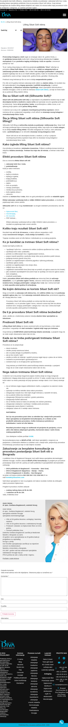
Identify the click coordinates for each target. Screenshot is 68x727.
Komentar (5, 576)
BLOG (3, 22)
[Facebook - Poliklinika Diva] (59, 658)
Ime (2, 599)
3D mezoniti (10, 216)
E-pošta (3, 606)
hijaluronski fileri (12, 211)
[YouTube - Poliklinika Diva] (59, 662)
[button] (64, 15)
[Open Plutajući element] (61, 722)
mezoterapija (10, 214)
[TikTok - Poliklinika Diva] (64, 662)
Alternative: (5, 618)
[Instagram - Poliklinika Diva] (64, 658)
